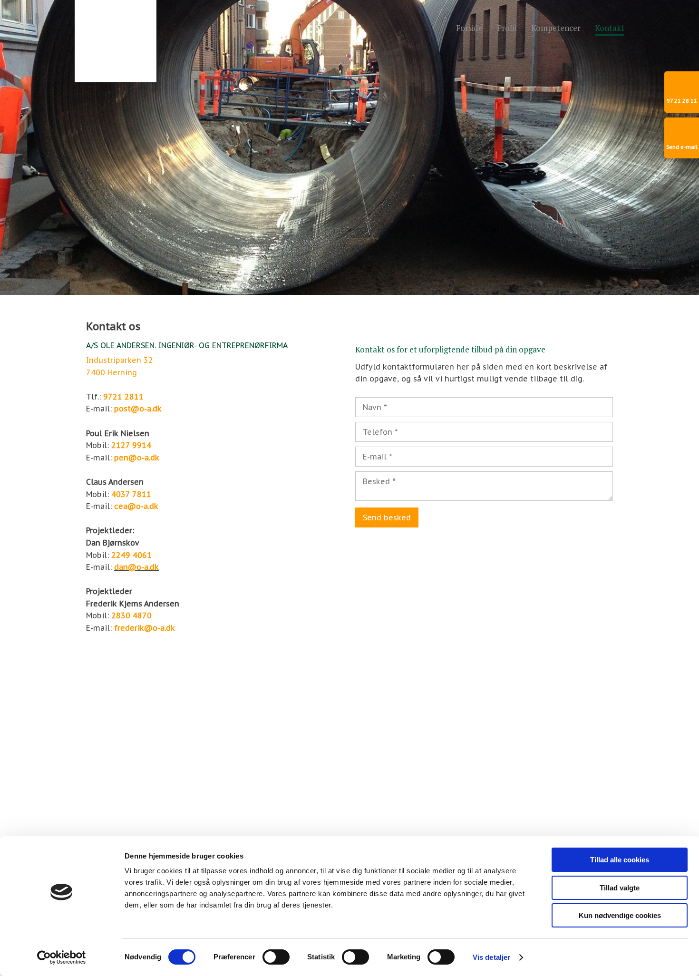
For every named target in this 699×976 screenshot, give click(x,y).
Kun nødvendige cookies (620, 915)
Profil (507, 28)
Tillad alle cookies (619, 860)
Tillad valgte (620, 888)
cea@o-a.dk (136, 506)
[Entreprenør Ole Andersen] (115, 41)
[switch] (276, 957)
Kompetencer (556, 28)
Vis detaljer (491, 957)
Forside (469, 28)
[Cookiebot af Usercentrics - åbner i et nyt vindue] (61, 957)
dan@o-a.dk (136, 567)
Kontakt (609, 28)
